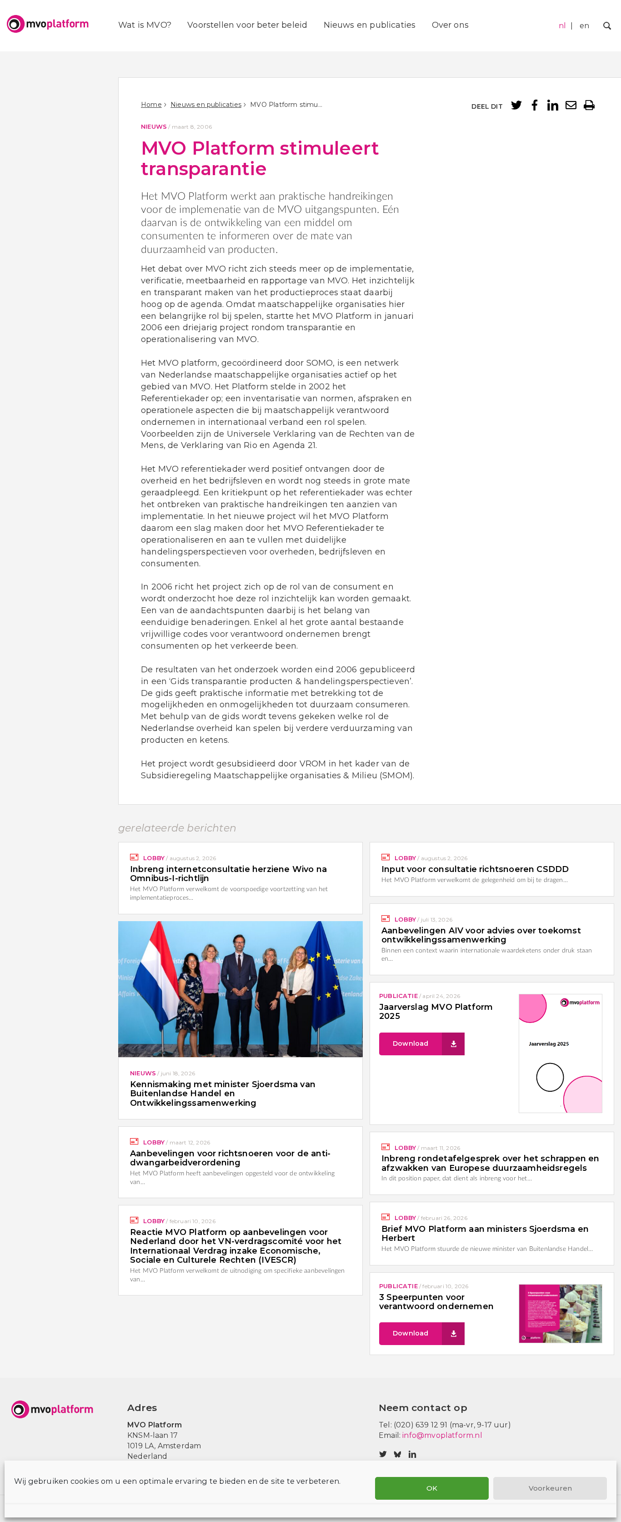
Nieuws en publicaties (370, 25)
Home (151, 105)
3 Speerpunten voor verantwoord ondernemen (436, 1301)
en (584, 25)
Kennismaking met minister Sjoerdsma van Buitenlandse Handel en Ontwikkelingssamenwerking (223, 1093)
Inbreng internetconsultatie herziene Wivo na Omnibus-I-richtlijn (228, 873)
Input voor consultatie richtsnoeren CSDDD (475, 869)
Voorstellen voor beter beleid (247, 25)
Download (410, 1043)
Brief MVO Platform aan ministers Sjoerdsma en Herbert (485, 1233)
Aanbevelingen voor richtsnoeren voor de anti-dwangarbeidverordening (230, 1158)
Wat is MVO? (144, 25)
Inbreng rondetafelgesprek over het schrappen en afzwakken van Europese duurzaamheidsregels (490, 1163)
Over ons (450, 25)
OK (431, 1488)
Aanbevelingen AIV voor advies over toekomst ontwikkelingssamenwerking (481, 935)
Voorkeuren (550, 1488)
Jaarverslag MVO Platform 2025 (436, 1011)
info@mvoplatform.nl (442, 1435)
